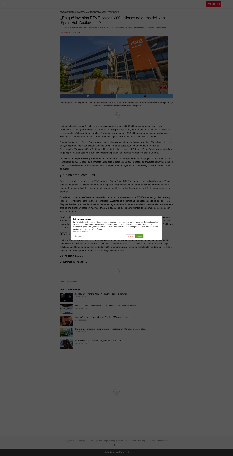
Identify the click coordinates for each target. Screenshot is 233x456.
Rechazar (130, 236)
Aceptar (139, 236)
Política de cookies (80, 232)
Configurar (78, 236)
